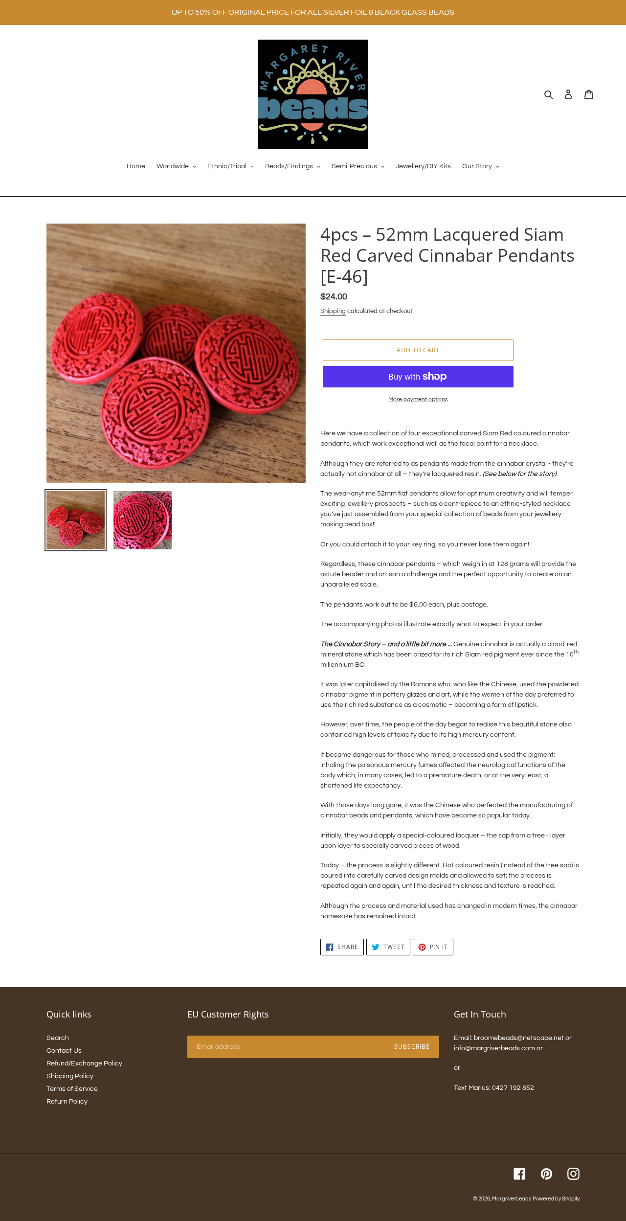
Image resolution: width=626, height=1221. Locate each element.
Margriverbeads (511, 1198)
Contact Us (64, 1050)
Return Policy (67, 1101)
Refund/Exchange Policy (84, 1063)
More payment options (418, 399)
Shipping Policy (69, 1076)
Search (57, 1038)
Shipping (333, 311)
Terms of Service (72, 1088)
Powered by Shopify (556, 1198)
